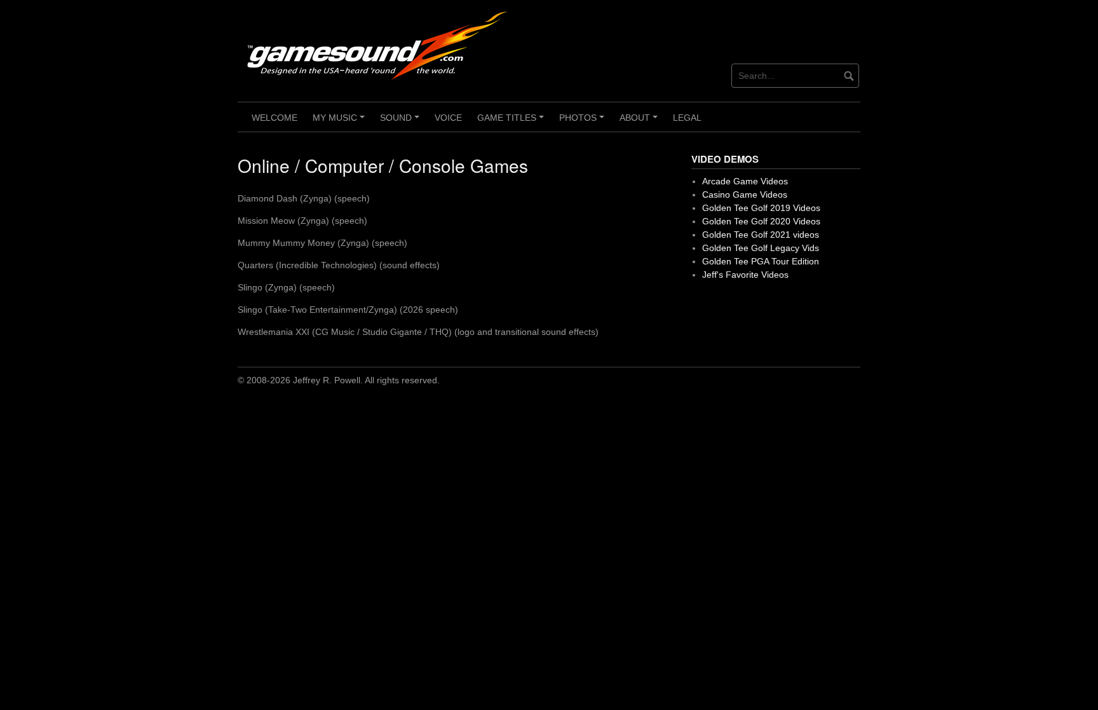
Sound (401, 122)
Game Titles (512, 122)
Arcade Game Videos (745, 181)
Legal (687, 118)
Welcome (274, 118)
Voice (448, 118)
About (640, 122)
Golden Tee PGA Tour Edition (760, 261)
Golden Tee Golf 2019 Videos (761, 208)
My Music (341, 122)
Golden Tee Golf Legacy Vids (760, 248)
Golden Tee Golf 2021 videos (760, 234)
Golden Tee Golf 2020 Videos (761, 221)
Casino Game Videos (744, 194)
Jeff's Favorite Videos (745, 275)
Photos (583, 122)
